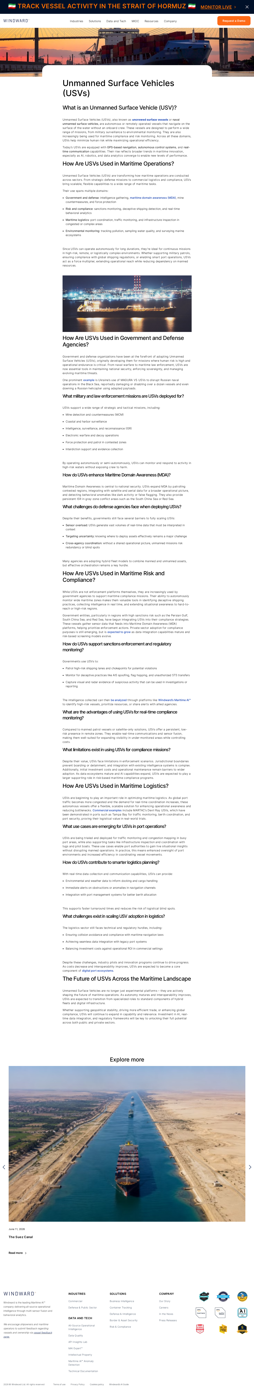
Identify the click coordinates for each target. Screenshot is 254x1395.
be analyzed (119, 700)
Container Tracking (121, 1307)
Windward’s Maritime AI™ (174, 700)
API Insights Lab (77, 1341)
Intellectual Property (80, 1354)
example (88, 380)
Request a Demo (234, 20)
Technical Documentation (83, 1371)
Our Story (165, 1301)
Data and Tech (116, 21)
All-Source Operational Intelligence (81, 1327)
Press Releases (168, 1320)
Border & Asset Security (124, 1320)
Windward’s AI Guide (119, 1384)
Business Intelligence (122, 1301)
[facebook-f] (248, 1385)
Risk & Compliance (120, 1326)
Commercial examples (107, 810)
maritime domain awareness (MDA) (153, 197)
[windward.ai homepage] (16, 20)
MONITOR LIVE (216, 7)
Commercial (75, 1301)
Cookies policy (97, 1384)
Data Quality (75, 1335)
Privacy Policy (78, 1384)
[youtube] (241, 1385)
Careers (163, 1307)
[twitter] (233, 1385)
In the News (166, 1313)
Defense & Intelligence (123, 1313)
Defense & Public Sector (82, 1307)
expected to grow (119, 632)
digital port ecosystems (97, 970)
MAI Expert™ (75, 1348)
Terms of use (59, 1384)
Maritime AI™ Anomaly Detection (81, 1363)
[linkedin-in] (225, 1385)
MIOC (135, 21)
